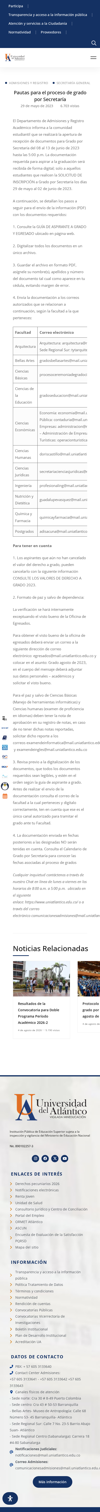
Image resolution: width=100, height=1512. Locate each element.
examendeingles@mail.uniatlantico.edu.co (52, 749)
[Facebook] (45, 1158)
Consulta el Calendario (63, 848)
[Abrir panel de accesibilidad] (10, 1498)
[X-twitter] (54, 1158)
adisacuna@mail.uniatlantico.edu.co (70, 531)
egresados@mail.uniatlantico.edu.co (63, 655)
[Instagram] (35, 1158)
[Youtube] (64, 1158)
